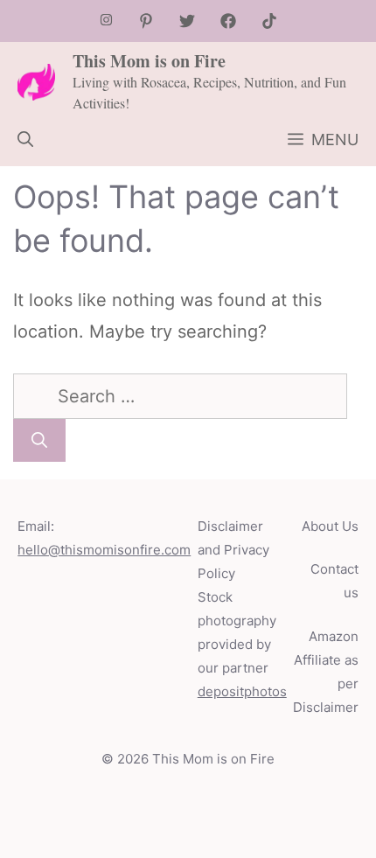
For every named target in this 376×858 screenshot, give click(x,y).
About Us (330, 526)
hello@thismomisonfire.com (104, 549)
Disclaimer (326, 707)
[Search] (39, 440)
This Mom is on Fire (149, 60)
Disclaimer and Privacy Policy (233, 550)
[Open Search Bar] (25, 140)
